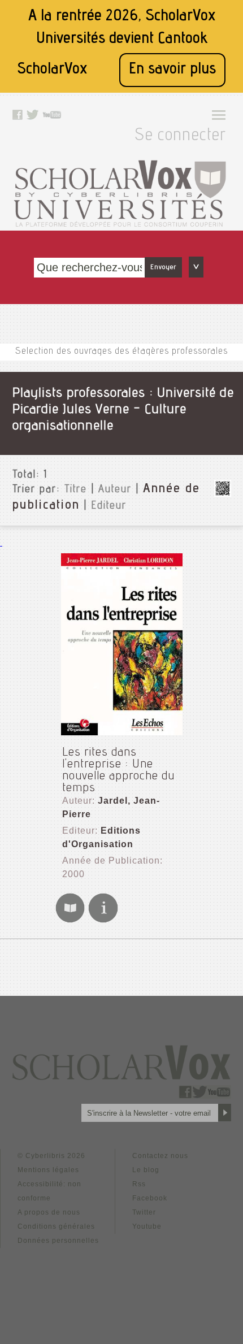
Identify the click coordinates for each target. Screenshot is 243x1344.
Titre (75, 490)
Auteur (115, 490)
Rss (139, 1184)
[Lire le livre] (70, 921)
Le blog (145, 1170)
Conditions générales (56, 1226)
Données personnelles (58, 1241)
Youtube (147, 1226)
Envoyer (163, 267)
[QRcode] (222, 493)
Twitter (144, 1212)
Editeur (109, 506)
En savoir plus (172, 70)
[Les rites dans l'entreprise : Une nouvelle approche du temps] (121, 644)
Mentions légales (48, 1170)
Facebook (149, 1198)
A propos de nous (49, 1212)
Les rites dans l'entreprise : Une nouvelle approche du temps (118, 771)
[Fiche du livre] (103, 921)
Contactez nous (160, 1156)
